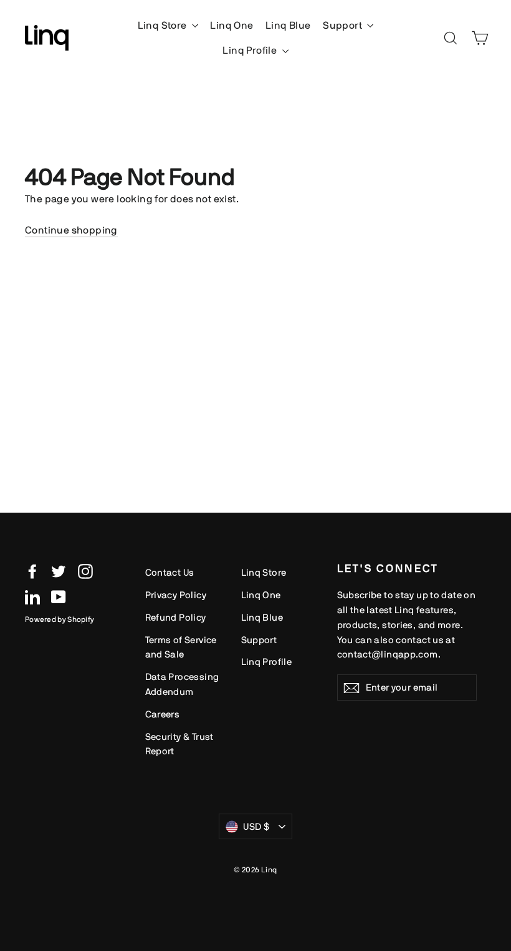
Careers (162, 714)
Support (343, 25)
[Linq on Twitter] (58, 571)
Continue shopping (71, 230)
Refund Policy (175, 617)
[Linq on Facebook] (32, 571)
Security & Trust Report (179, 744)
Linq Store (163, 25)
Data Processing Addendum (182, 684)
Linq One (231, 25)
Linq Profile (250, 50)
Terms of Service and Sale (181, 647)
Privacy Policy (176, 594)
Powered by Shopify (59, 619)
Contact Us (169, 572)
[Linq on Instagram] (85, 571)
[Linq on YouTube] (58, 596)
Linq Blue (288, 25)
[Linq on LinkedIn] (32, 596)
